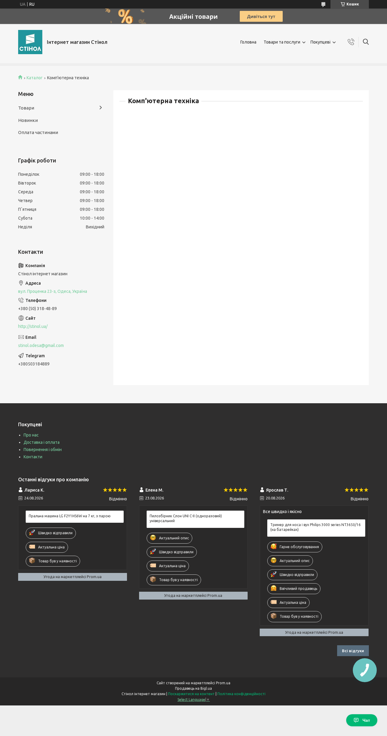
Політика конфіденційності (241, 694)
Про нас (31, 435)
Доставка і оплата (42, 442)
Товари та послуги (282, 42)
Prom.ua (223, 683)
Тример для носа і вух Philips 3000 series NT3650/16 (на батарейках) (315, 527)
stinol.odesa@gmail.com (41, 345)
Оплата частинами (38, 132)
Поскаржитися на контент (191, 694)
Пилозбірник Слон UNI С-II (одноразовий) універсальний (186, 518)
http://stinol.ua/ (32, 326)
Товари (26, 107)
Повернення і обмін (43, 449)
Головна (248, 42)
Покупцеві (320, 42)
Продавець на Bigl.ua (193, 688)
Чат (366, 720)
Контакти (33, 456)
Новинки (28, 120)
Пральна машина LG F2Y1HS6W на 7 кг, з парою (70, 516)
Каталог (35, 77)
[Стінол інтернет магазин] (30, 42)
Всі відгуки (353, 651)
